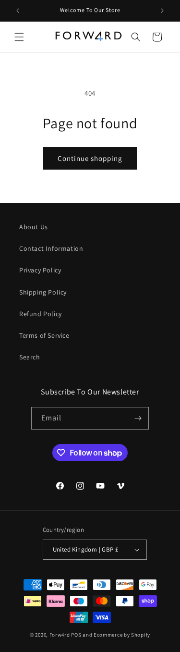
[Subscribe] (137, 418)
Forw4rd (59, 634)
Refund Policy (40, 313)
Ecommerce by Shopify (122, 634)
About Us (33, 226)
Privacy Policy (40, 270)
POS (76, 634)
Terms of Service (44, 335)
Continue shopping (90, 158)
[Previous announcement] (17, 10)
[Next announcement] (162, 10)
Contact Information (51, 248)
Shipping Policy (43, 292)
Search (29, 357)
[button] (19, 37)
